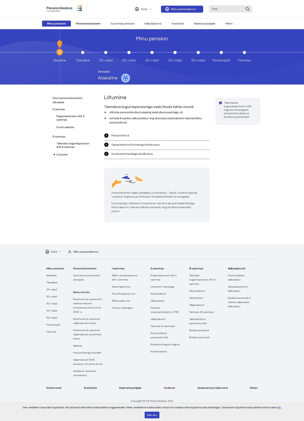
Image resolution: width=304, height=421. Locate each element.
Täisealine (52, 282)
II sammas (157, 268)
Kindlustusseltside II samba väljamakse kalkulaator (239, 302)
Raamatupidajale (204, 23)
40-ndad (52, 303)
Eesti (144, 9)
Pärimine (51, 331)
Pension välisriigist (122, 307)
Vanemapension (121, 286)
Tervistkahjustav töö (124, 293)
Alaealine (51, 275)
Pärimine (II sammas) (163, 326)
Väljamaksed (158, 319)
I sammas (118, 268)
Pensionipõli (53, 324)
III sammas (196, 268)
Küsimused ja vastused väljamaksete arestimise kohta (87, 334)
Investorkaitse (159, 351)
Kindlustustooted (199, 337)
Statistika (178, 23)
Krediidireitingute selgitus (165, 344)
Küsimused (53, 388)
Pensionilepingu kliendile (87, 352)
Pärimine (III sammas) (201, 312)
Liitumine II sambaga (163, 286)
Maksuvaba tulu (121, 300)
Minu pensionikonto (183, 9)
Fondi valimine (65, 127)
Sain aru (152, 415)
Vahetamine (157, 300)
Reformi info (81, 292)
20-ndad (51, 289)
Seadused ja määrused (212, 388)
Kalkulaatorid (153, 23)
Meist (229, 23)
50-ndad (51, 310)
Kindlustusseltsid (199, 330)
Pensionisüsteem (88, 23)
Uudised (169, 388)
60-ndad (51, 317)
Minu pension (56, 23)
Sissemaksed (158, 293)
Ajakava (77, 345)
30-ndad (51, 296)
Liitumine (62, 154)
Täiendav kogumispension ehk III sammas (72, 145)
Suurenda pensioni (122, 23)
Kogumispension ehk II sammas (70, 117)
